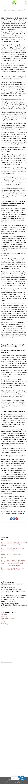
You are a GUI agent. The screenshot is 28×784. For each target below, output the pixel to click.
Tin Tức (3, 622)
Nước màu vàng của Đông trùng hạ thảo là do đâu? (7, 527)
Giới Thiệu (4, 614)
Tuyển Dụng (4, 624)
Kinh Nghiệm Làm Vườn (7, 618)
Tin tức (14, 7)
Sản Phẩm (4, 616)
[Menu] (2, 2)
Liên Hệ (3, 620)
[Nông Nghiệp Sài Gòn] (14, 2)
